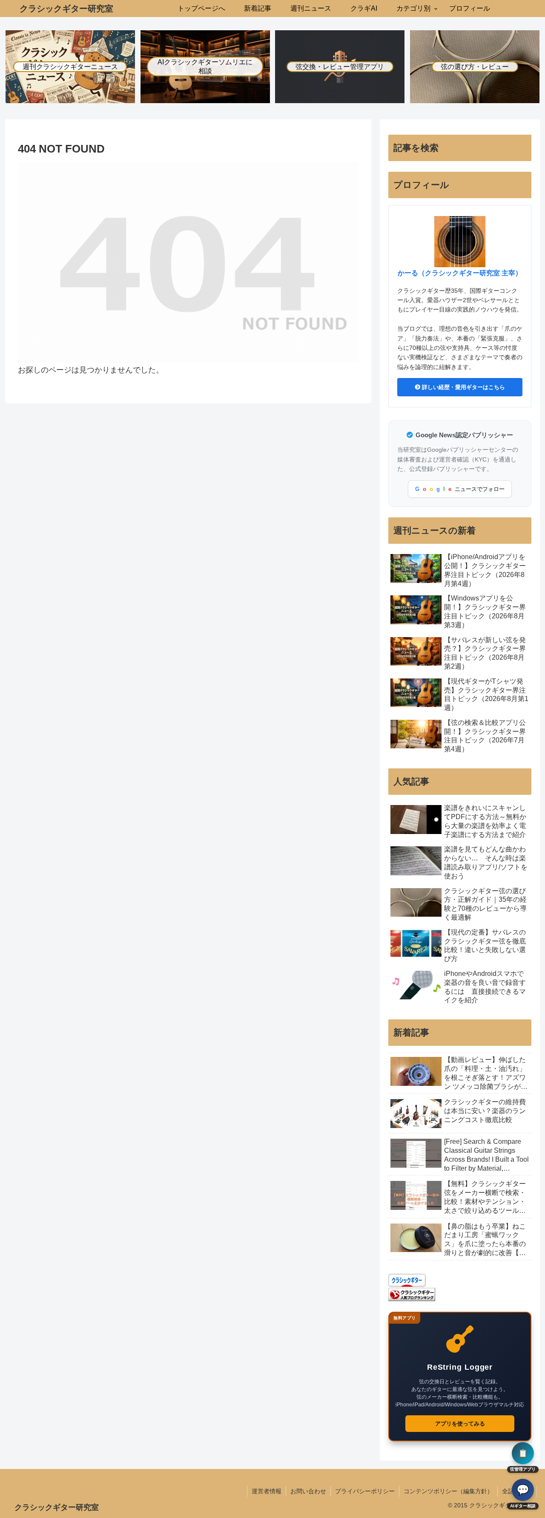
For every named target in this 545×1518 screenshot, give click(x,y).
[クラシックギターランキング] (411, 1294)
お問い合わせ (308, 1491)
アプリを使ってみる (460, 1423)
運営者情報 (266, 1491)
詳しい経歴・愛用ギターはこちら (462, 387)
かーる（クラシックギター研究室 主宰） (460, 273)
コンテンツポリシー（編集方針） (448, 1491)
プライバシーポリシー (365, 1491)
